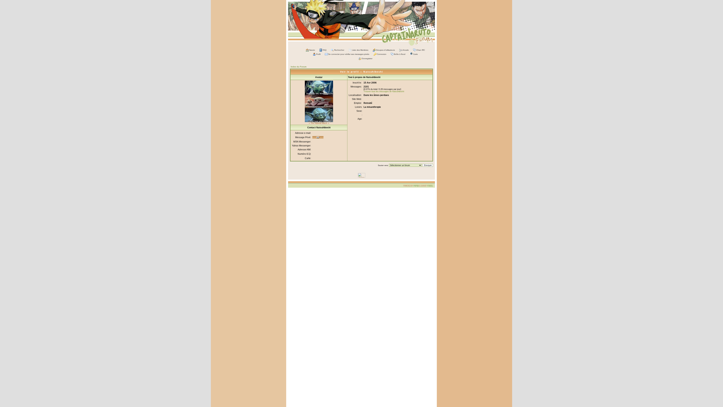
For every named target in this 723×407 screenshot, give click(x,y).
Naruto (312, 50)
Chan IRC (420, 50)
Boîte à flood (399, 54)
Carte (415, 54)
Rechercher (339, 50)
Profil (318, 54)
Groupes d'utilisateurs (385, 50)
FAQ (324, 50)
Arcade (406, 50)
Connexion (381, 54)
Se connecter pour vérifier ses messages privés (348, 54)
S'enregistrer (367, 58)
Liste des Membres (360, 50)
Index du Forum (299, 67)
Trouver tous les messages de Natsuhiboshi (384, 91)
